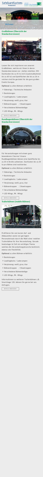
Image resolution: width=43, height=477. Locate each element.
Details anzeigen (10, 115)
